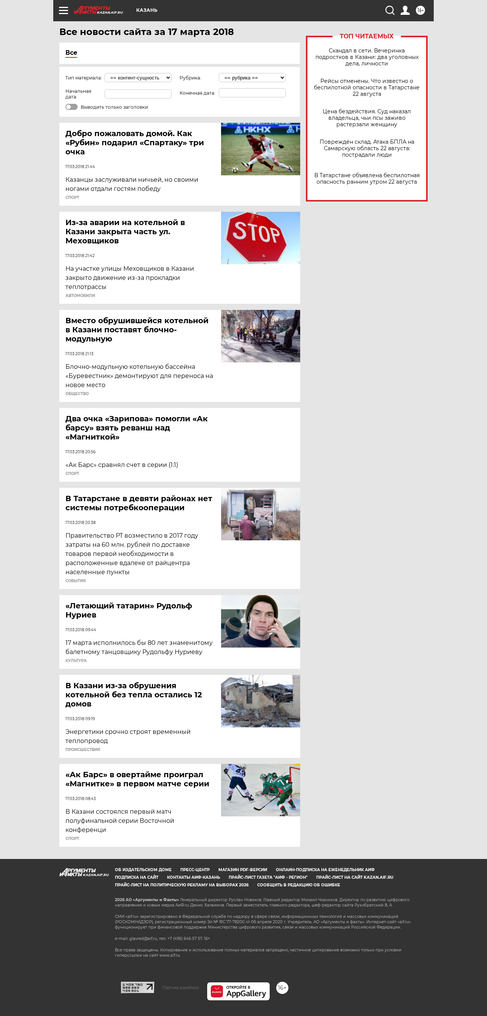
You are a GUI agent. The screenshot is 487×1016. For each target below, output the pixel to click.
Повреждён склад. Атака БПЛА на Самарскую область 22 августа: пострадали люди (367, 148)
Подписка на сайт (136, 877)
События (75, 581)
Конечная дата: (197, 93)
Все (71, 52)
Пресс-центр (195, 869)
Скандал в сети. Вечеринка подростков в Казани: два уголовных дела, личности (367, 57)
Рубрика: (190, 78)
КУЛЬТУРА (76, 661)
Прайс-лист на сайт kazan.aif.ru (354, 877)
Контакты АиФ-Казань (193, 877)
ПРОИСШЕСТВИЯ (82, 750)
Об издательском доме (143, 869)
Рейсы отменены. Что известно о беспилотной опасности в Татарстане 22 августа (367, 87)
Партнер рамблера (180, 987)
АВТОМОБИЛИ (80, 296)
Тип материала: (83, 78)
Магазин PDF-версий (242, 869)
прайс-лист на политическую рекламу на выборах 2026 (181, 885)
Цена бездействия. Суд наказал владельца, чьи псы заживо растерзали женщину (367, 118)
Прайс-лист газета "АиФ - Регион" (268, 877)
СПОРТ (72, 198)
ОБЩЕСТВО (77, 394)
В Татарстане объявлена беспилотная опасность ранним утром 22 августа (367, 178)
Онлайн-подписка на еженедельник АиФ (325, 869)
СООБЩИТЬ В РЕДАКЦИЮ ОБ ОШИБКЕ (298, 885)
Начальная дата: (78, 94)
